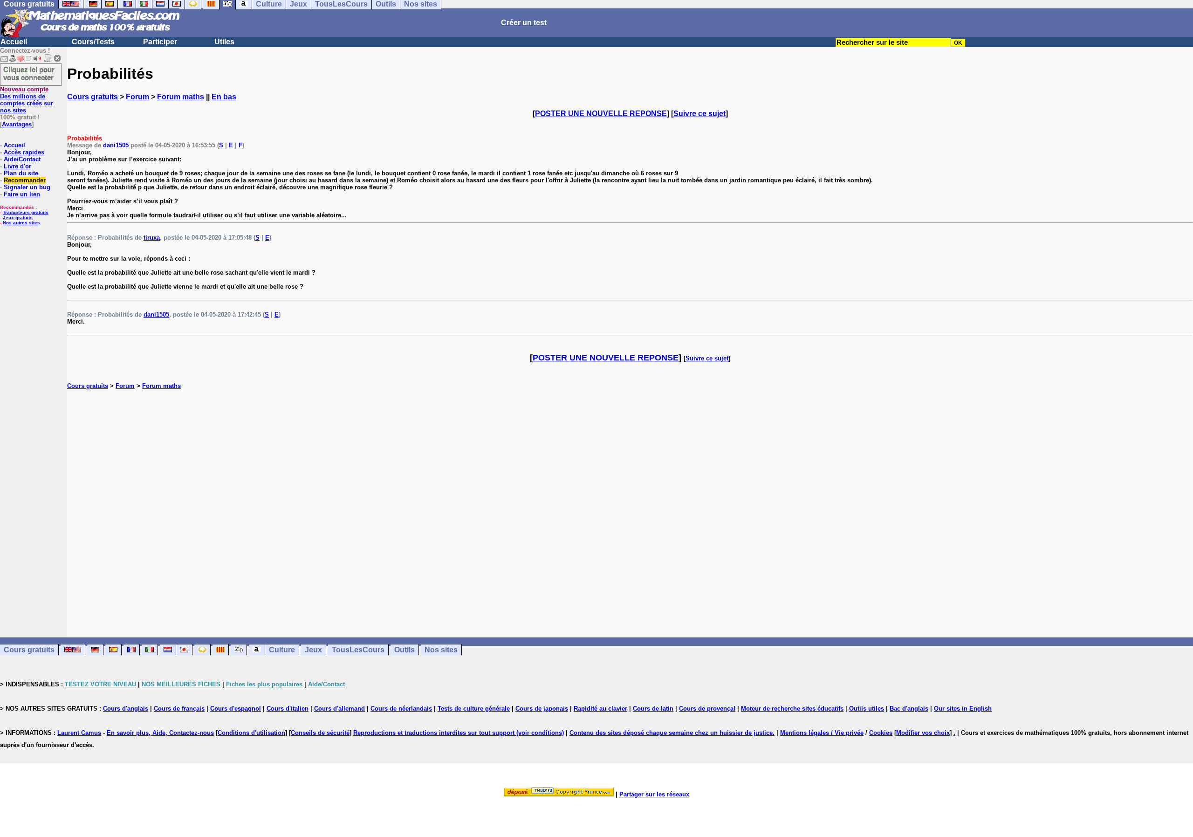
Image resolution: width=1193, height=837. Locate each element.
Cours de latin (653, 708)
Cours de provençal (707, 708)
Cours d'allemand (339, 708)
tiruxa (152, 237)
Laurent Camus (79, 732)
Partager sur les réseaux (654, 794)
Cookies (880, 732)
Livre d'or (17, 166)
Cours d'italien (288, 708)
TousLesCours (358, 650)
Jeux (313, 650)
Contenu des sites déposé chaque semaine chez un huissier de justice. (672, 732)
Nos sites (441, 650)
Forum (137, 97)
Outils (404, 650)
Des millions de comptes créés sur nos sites (26, 100)
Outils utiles (866, 708)
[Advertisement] (630, 503)
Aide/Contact (22, 159)
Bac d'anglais (909, 708)
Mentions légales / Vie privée (822, 732)
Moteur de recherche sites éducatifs (792, 708)
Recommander (25, 180)
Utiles (224, 42)
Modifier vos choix (923, 732)
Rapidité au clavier (600, 708)
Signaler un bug (27, 187)
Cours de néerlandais (401, 708)
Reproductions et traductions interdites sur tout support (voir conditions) (458, 732)
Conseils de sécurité (320, 732)
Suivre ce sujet (699, 114)
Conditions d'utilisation (251, 732)
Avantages (17, 124)
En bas (224, 97)
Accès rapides (24, 152)
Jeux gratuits (18, 217)
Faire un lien (22, 194)
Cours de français (179, 708)
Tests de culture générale (474, 708)
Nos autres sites (21, 222)
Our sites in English (963, 708)
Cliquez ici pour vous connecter (29, 73)
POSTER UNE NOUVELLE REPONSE (601, 114)
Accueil (13, 42)
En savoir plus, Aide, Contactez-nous (160, 732)
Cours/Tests (93, 42)
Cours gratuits (92, 97)
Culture (282, 650)
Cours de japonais (541, 708)
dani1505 (116, 145)
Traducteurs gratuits (25, 212)
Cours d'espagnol (235, 708)
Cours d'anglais (125, 708)
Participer (160, 42)
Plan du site (21, 173)
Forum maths (180, 97)
